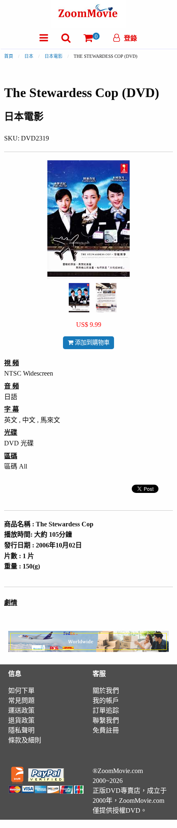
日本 (28, 56)
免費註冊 (106, 730)
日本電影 (53, 56)
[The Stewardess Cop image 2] (106, 298)
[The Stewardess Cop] (79, 296)
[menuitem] (44, 38)
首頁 (8, 56)
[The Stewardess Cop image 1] (79, 298)
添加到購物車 (91, 342)
